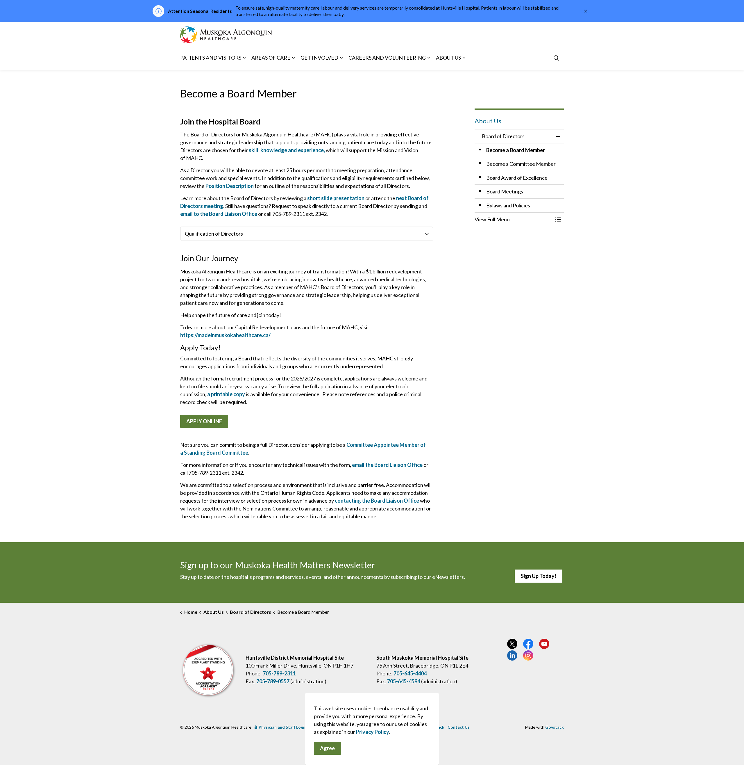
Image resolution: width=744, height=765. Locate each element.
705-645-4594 (403, 681)
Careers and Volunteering (387, 57)
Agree (327, 748)
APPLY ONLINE (204, 421)
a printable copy (226, 394)
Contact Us (459, 727)
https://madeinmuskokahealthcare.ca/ (225, 335)
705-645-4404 (410, 673)
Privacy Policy (372, 732)
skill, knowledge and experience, (286, 150)
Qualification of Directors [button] (214, 233)
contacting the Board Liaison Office (377, 500)
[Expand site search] (556, 58)
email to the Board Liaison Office (218, 214)
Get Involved (319, 57)
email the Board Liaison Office (387, 465)
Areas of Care (270, 57)
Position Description (230, 186)
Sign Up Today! (538, 576)
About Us (448, 57)
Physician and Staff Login (283, 727)
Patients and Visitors (210, 57)
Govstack (554, 727)
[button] (513, 219)
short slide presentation (335, 198)
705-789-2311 (279, 673)
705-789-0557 (272, 681)
